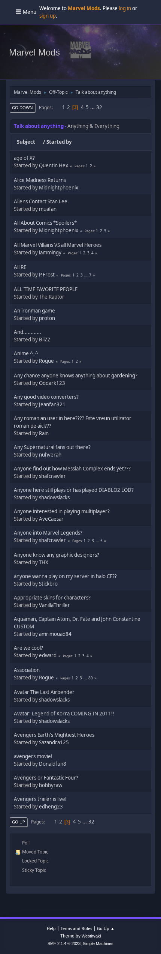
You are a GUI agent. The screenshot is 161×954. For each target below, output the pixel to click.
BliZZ (45, 339)
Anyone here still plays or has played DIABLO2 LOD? (74, 490)
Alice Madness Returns (40, 180)
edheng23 (51, 806)
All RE (20, 267)
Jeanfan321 (52, 404)
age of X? (24, 158)
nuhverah (50, 454)
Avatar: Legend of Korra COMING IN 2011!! (64, 713)
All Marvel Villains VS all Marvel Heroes (57, 245)
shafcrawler (52, 476)
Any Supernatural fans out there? (52, 447)
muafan (48, 209)
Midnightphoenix (58, 187)
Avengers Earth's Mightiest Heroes (54, 735)
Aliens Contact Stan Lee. (41, 201)
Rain (44, 433)
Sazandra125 (54, 742)
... (93, 107)
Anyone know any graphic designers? (56, 554)
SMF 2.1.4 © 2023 (64, 943)
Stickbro (48, 583)
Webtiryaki (91, 936)
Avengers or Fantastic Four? (46, 777)
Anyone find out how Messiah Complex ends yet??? (72, 468)
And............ (27, 332)
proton (47, 318)
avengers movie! (33, 756)
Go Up (18, 822)
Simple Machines (98, 943)
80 (90, 678)
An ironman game (34, 310)
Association (27, 670)
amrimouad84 (55, 634)
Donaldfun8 (52, 763)
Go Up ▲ (106, 928)
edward (48, 655)
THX (43, 562)
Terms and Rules (76, 928)
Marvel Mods (34, 52)
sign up (47, 15)
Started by (59, 141)
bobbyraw (50, 785)
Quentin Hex (53, 165)
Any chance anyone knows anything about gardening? (75, 375)
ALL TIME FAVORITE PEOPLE (46, 289)
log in (125, 8)
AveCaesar (51, 518)
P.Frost (47, 274)
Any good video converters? (46, 397)
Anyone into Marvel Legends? (48, 532)
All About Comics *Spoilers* (45, 222)
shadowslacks (54, 497)
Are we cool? (28, 648)
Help (51, 928)
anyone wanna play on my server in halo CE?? (65, 576)
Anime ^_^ (26, 353)
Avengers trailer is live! (40, 799)
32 (99, 107)
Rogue (46, 361)
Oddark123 (52, 383)
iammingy (50, 252)
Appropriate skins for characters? (52, 597)
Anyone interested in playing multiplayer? (62, 511)
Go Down (22, 107)
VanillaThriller (54, 605)
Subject (26, 141)
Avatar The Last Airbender (44, 692)
